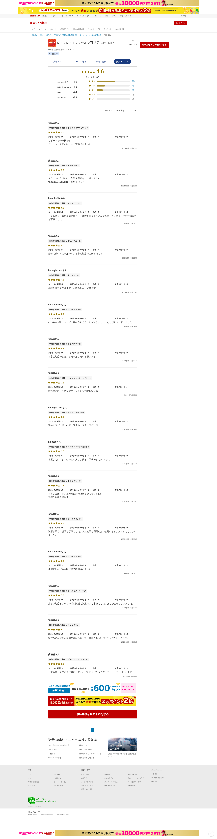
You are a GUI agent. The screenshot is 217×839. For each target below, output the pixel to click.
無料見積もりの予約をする (154, 45)
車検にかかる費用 (85, 749)
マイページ (42, 29)
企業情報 (154, 774)
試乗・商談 (85, 774)
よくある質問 (119, 29)
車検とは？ (82, 745)
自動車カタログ (109, 785)
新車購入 (107, 774)
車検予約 (84, 778)
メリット (53, 29)
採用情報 (154, 781)
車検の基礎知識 (78, 29)
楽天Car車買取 (133, 774)
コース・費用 (80, 62)
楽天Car (34, 35)
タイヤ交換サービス (134, 782)
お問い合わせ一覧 (47, 815)
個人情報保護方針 (157, 778)
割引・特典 (101, 62)
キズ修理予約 (108, 778)
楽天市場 (183, 16)
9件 (133, 81)
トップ (32, 29)
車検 (41, 35)
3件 (133, 90)
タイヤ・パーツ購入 (111, 782)
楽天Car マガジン (87, 785)
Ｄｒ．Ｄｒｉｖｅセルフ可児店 (90, 35)
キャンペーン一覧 (94, 29)
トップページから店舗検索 (58, 745)
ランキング (107, 29)
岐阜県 (48, 35)
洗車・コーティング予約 (136, 778)
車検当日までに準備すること (89, 754)
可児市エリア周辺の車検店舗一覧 (65, 35)
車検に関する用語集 (86, 758)
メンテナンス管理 (87, 782)
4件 (133, 86)
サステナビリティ (63, 815)
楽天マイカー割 (86, 789)
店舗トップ (58, 62)
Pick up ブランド (55, 758)
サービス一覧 (32, 815)
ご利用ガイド (64, 29)
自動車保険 (131, 785)
